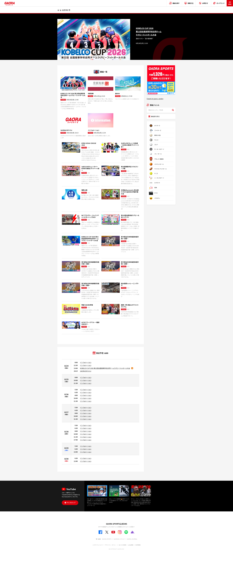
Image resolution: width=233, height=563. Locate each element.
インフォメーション (85, 362)
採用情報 (138, 545)
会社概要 (130, 545)
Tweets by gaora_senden (155, 99)
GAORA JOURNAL (132, 539)
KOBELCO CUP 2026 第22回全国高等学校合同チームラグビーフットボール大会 (105, 368)
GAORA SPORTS (106, 539)
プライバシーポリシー (111, 545)
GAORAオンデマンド (119, 539)
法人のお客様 (122, 545)
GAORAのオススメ (85, 371)
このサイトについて (98, 545)
